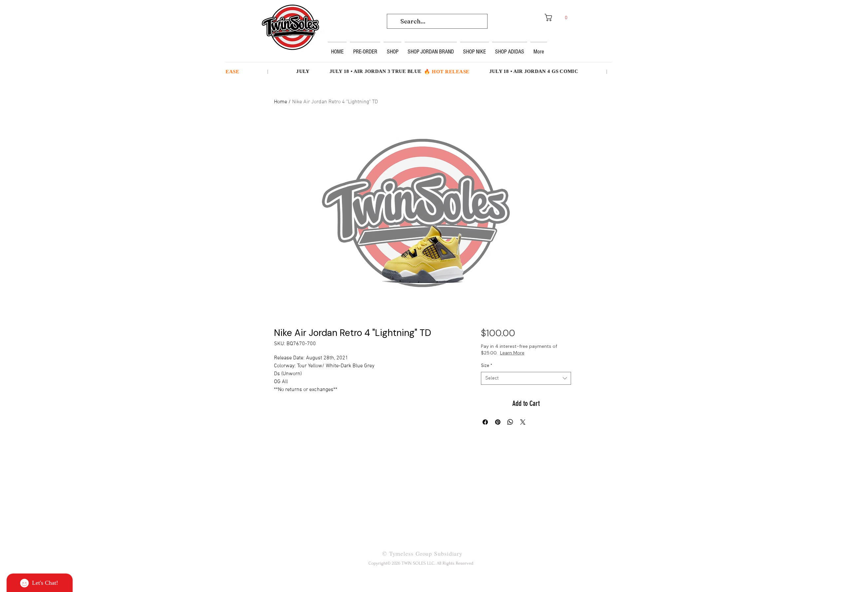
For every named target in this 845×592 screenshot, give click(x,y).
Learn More (535, 353)
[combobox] (526, 378)
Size (486, 366)
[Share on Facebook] (485, 422)
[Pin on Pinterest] (498, 422)
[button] (558, 17)
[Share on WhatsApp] (510, 422)
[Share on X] (523, 422)
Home (280, 102)
